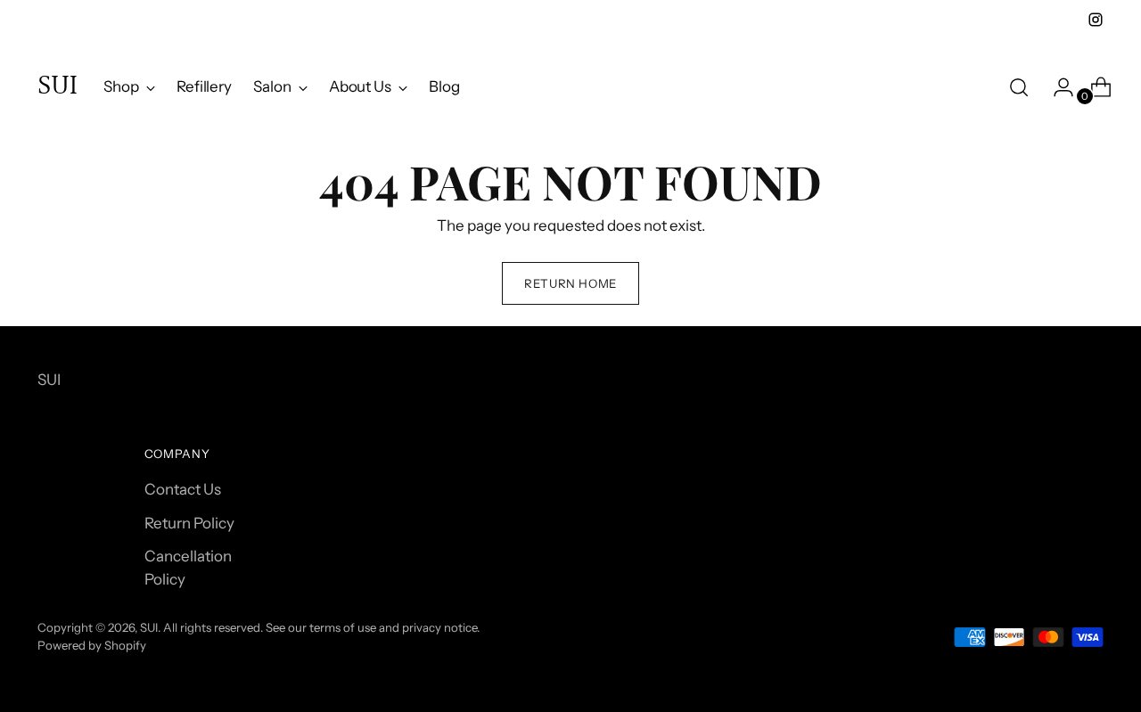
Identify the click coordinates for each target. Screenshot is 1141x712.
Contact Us (182, 489)
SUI (149, 627)
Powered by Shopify (91, 645)
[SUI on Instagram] (1096, 20)
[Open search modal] (1019, 87)
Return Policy (189, 523)
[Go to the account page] (1056, 87)
